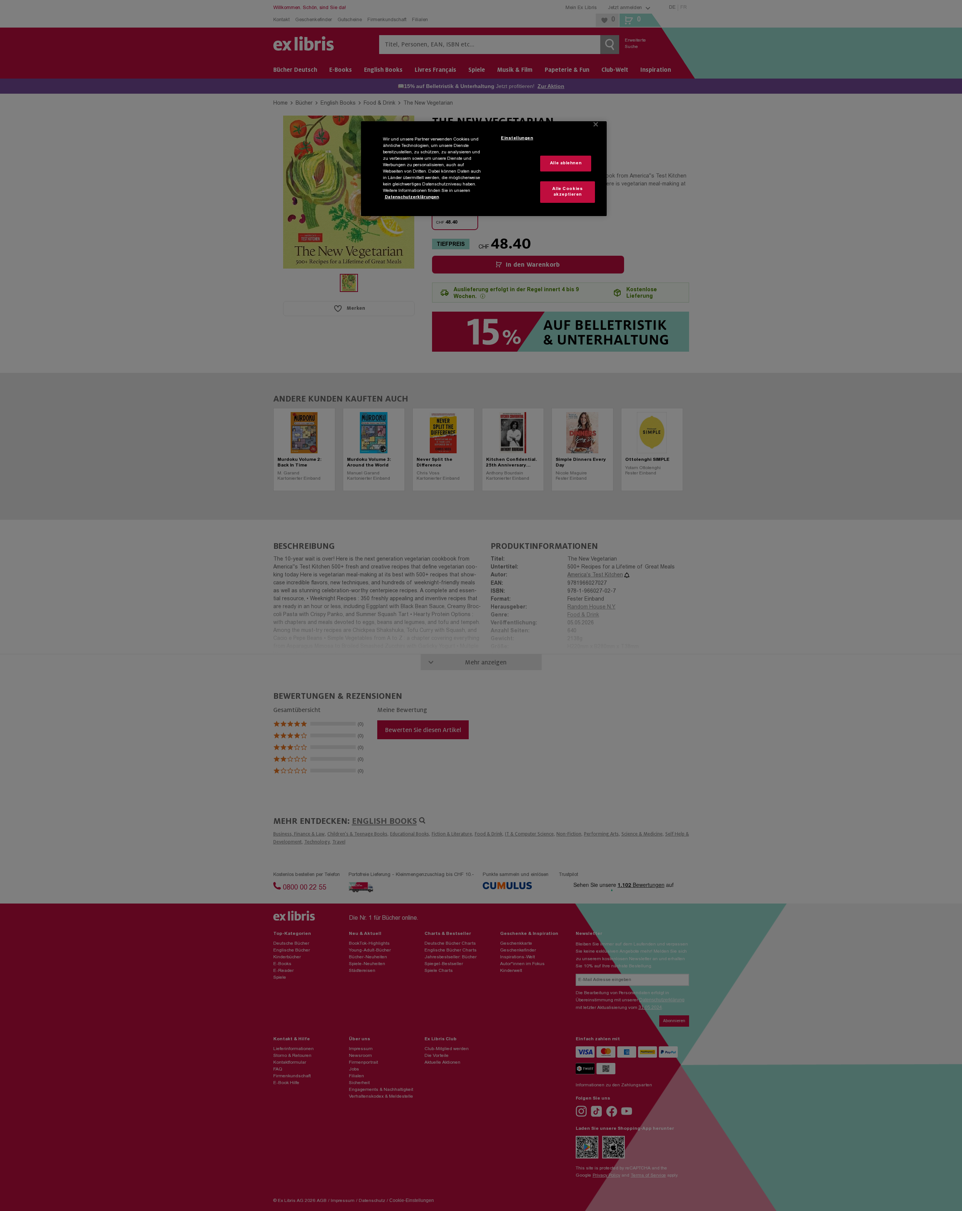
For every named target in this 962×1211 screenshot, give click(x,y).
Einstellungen (517, 138)
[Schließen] (595, 124)
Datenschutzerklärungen (412, 197)
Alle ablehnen (565, 163)
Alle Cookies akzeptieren (567, 192)
